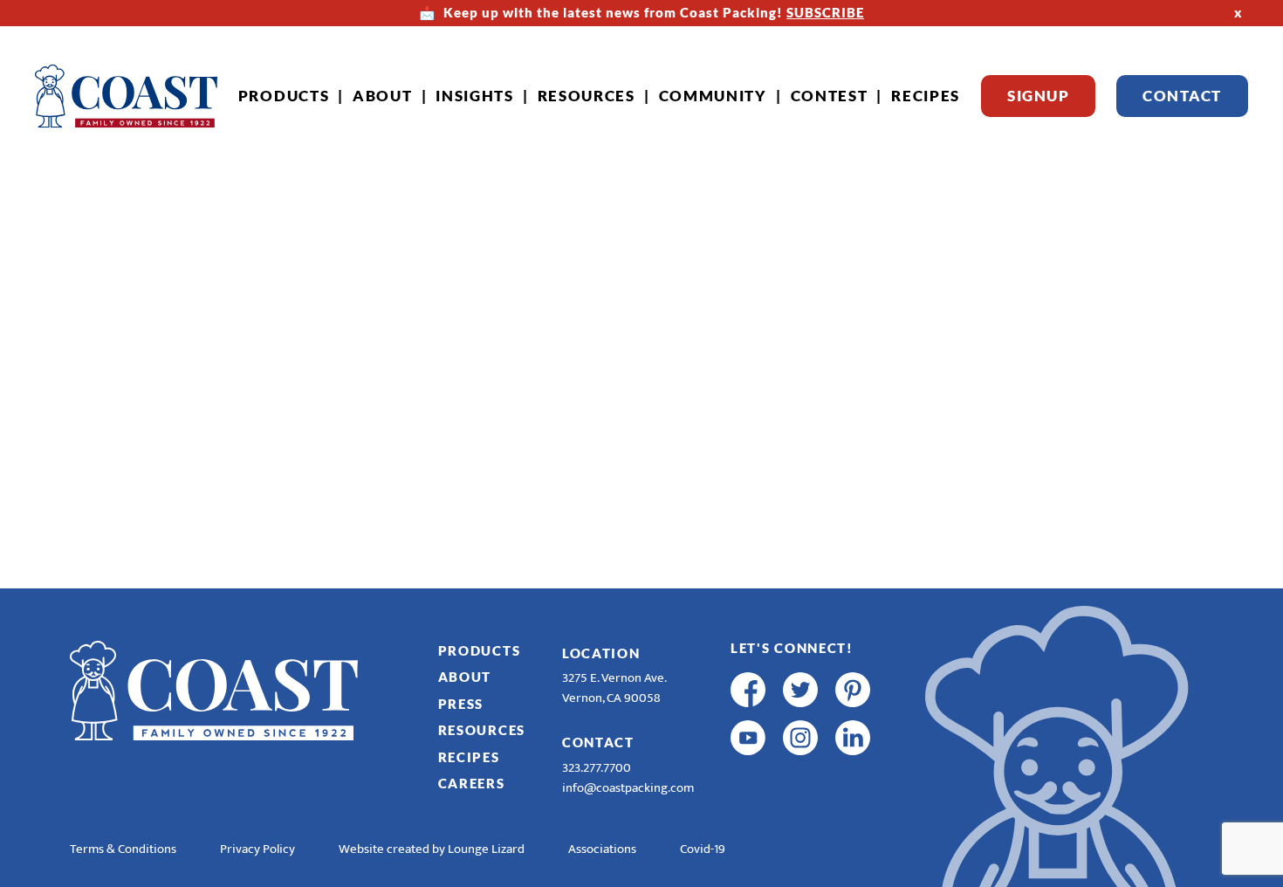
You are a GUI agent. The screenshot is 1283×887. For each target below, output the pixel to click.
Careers (471, 783)
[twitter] (800, 689)
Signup (1038, 95)
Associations (602, 849)
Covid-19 (702, 849)
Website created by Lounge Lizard (432, 849)
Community (713, 95)
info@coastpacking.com (628, 788)
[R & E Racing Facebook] (748, 785)
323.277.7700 (596, 768)
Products (284, 95)
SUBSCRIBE (825, 12)
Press (461, 704)
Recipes (925, 95)
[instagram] (800, 737)
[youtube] (748, 737)
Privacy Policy (257, 849)
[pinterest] (852, 689)
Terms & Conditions (123, 849)
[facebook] (748, 689)
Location (601, 653)
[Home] (126, 96)
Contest (829, 95)
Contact (1182, 95)
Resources (586, 95)
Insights (475, 95)
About (383, 95)
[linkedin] (852, 737)
